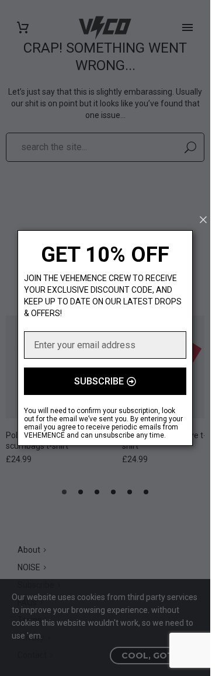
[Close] (203, 220)
